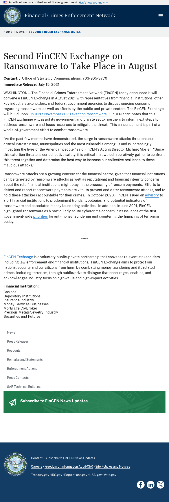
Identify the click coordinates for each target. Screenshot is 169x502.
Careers (36, 466)
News (20, 32)
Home (8, 32)
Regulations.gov (75, 475)
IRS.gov (56, 475)
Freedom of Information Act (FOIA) (68, 466)
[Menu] (161, 15)
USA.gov (95, 475)
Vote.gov (110, 475)
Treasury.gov (40, 475)
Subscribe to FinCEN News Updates (70, 458)
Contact (36, 458)
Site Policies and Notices (112, 466)
